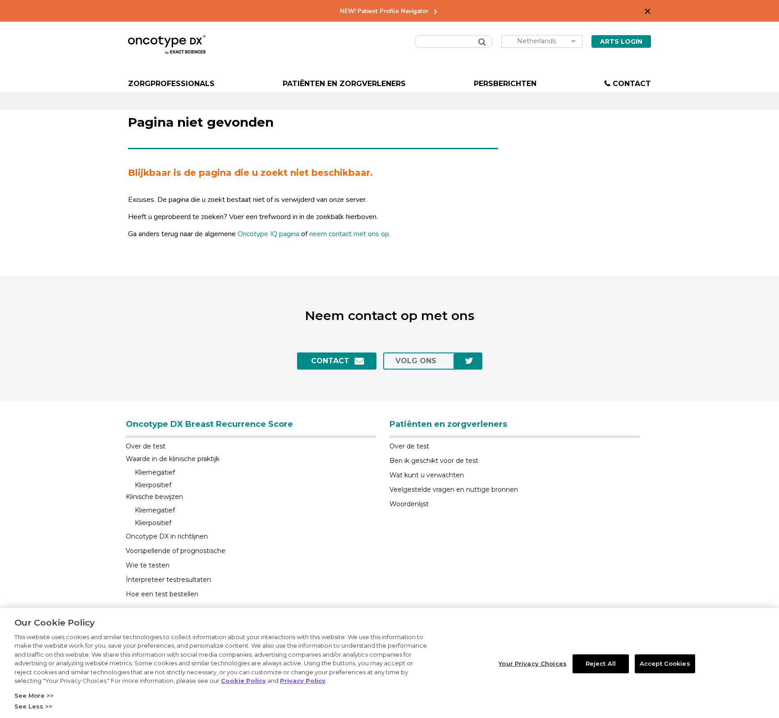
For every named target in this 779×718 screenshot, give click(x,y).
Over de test (145, 446)
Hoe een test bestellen (162, 594)
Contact (632, 83)
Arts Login (621, 41)
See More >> (34, 695)
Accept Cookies (665, 663)
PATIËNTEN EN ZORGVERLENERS (344, 83)
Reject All (601, 663)
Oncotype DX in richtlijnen (167, 536)
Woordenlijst (409, 504)
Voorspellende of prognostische (175, 551)
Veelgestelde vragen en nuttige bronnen (454, 489)
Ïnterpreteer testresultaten (168, 580)
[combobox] (453, 41)
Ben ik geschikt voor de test (434, 461)
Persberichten (505, 83)
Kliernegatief (155, 472)
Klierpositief (153, 485)
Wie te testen (148, 565)
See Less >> (33, 706)
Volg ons (415, 361)
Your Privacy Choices (533, 663)
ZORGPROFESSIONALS (171, 83)
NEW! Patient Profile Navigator (384, 11)
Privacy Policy (302, 680)
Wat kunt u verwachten (427, 475)
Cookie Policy (243, 680)
